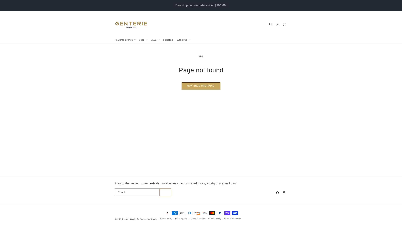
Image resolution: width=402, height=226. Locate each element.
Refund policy (166, 218)
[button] (125, 39)
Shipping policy (214, 218)
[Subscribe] (165, 192)
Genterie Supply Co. (130, 219)
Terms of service (197, 218)
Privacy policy (181, 218)
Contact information (232, 218)
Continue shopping (201, 85)
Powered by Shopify (148, 219)
